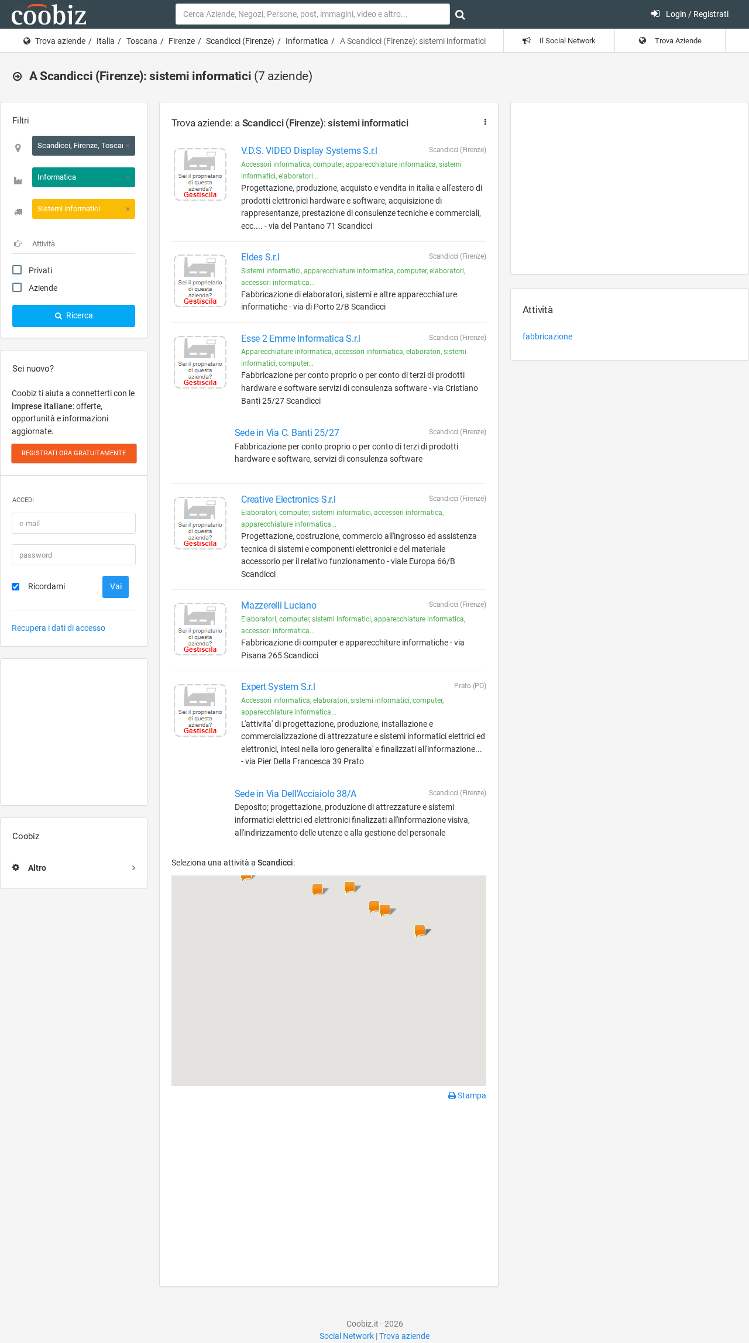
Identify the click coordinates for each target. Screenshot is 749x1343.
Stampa (471, 1095)
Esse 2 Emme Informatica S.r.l (300, 338)
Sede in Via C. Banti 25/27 (287, 432)
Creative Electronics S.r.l (288, 499)
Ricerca (78, 315)
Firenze (182, 41)
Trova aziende (60, 41)
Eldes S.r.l (260, 257)
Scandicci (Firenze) (240, 41)
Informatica (307, 41)
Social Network (346, 1336)
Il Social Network (567, 40)
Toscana (141, 41)
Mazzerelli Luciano (279, 605)
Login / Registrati (696, 14)
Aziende (43, 288)
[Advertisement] (74, 732)
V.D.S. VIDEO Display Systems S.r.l (309, 150)
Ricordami (46, 586)
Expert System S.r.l (278, 686)
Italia (106, 41)
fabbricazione (547, 336)
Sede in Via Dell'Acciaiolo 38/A (296, 793)
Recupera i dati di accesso (58, 628)
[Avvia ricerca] (460, 15)
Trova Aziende (677, 40)
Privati (40, 270)
